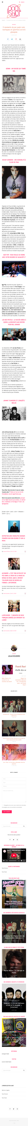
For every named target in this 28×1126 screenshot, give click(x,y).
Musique (14, 24)
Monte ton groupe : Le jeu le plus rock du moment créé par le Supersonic (14, 1040)
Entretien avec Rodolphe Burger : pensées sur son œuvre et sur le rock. (14, 538)
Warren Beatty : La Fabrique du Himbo (14, 972)
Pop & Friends (5, 868)
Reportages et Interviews (14, 1000)
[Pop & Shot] (14, 11)
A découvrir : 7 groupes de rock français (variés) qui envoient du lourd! (13, 617)
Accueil (3, 20)
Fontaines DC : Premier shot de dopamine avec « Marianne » (14, 715)
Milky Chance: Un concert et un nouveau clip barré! (7, 679)
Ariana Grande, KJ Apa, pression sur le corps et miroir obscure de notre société (14, 739)
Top (14, 1123)
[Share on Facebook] (7, 39)
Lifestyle (14, 1034)
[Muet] (21, 860)
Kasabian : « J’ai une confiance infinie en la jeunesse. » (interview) (14, 1005)
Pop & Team (4, 872)
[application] (14, 855)
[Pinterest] (16, 39)
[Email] (20, 39)
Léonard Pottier (6, 551)
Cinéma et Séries (14, 967)
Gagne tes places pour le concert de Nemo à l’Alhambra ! (14, 902)
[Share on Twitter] (12, 39)
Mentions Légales (6, 1090)
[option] (14, 894)
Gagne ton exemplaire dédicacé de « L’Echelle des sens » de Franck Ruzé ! (20, 681)
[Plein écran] (24, 860)
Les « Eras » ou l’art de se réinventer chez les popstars (14, 763)
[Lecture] (4, 860)
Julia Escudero (6, 593)
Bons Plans (14, 898)
